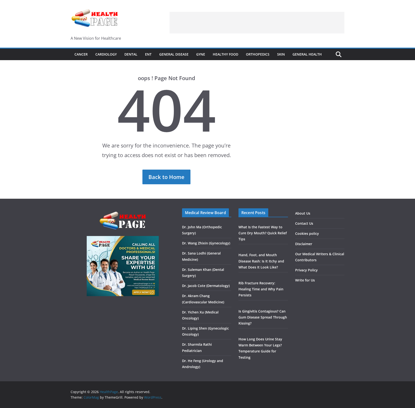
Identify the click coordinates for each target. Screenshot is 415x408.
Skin (281, 54)
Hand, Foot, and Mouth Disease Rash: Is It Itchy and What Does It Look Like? (261, 261)
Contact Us (304, 223)
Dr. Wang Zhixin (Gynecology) (206, 243)
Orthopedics (257, 54)
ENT (148, 54)
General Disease (174, 54)
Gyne (200, 54)
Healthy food (225, 54)
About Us (302, 213)
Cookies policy (307, 233)
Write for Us (305, 280)
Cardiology (106, 54)
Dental (130, 54)
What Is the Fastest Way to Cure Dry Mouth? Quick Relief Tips (262, 233)
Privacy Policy (306, 270)
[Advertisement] (257, 22)
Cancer (81, 54)
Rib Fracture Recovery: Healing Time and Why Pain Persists (260, 289)
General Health (307, 54)
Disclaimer (303, 244)
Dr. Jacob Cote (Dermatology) (206, 285)
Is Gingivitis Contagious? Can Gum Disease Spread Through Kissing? (262, 317)
